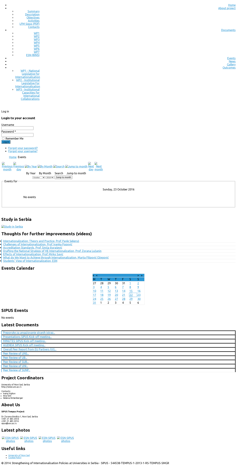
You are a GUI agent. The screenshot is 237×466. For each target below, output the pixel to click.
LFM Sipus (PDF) (30, 23)
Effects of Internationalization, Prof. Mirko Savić (33, 254)
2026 (123, 275)
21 (123, 294)
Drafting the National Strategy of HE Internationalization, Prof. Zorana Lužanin (52, 250)
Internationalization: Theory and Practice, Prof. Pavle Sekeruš (41, 241)
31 (94, 302)
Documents (228, 30)
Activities (34, 20)
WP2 (37, 36)
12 (109, 290)
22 (131, 294)
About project (227, 8)
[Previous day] (18, 169)
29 (131, 298)
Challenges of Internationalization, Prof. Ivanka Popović (37, 244)
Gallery (231, 64)
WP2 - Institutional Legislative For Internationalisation (27, 83)
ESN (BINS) (33, 55)
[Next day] (91, 169)
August (115, 275)
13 (116, 290)
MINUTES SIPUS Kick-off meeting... (24, 340)
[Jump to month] (76, 166)
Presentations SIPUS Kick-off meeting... (27, 336)
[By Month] (45, 166)
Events (231, 58)
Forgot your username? (22, 151)
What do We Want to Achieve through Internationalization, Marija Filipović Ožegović (56, 257)
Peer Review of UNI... (15, 365)
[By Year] (31, 166)
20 (116, 294)
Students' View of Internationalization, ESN (30, 260)
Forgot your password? (23, 148)
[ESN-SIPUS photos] (10, 441)
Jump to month (63, 177)
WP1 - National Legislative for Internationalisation (27, 74)
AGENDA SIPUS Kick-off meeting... (24, 345)
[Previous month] (7, 169)
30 (139, 298)
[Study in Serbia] (12, 226)
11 (101, 290)
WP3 (37, 39)
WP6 (37, 48)
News (232, 61)
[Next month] (99, 169)
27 (116, 298)
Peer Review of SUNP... (16, 370)
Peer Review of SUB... (16, 361)
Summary (34, 11)
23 (139, 294)
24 (94, 298)
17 (94, 294)
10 (94, 290)
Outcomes (229, 67)
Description (32, 14)
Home (232, 5)
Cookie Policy (14, 457)
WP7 (37, 52)
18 (101, 294)
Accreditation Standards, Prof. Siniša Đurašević (32, 247)
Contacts (34, 26)
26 (109, 298)
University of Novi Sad (19, 455)
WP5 (37, 45)
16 (139, 290)
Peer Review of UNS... (16, 353)
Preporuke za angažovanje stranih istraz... (29, 332)
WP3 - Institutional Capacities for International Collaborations (28, 94)
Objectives (33, 17)
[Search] (59, 166)
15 (131, 290)
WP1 (37, 33)
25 (101, 298)
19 (109, 294)
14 (123, 290)
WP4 (37, 42)
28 (123, 298)
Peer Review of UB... (15, 357)
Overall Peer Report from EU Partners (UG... (29, 349)
